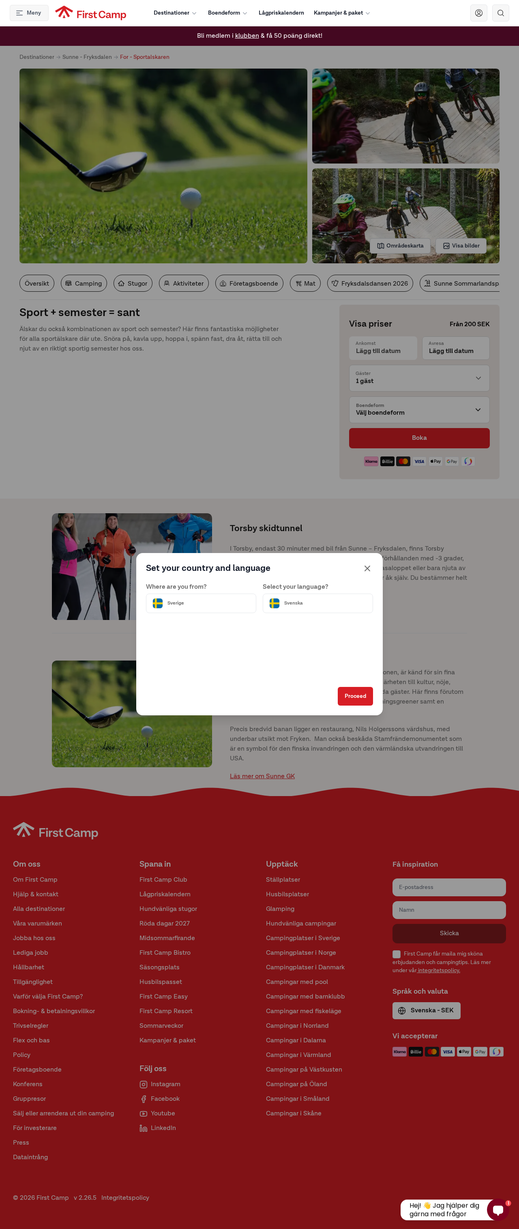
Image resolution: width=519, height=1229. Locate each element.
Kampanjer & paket (338, 13)
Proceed (355, 696)
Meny (34, 13)
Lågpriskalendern (281, 13)
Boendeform (224, 13)
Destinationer (171, 13)
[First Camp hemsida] (90, 13)
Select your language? (295, 587)
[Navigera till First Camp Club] (478, 13)
